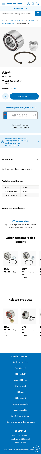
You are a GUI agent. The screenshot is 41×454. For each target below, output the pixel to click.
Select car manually (20, 128)
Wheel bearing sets (8, 23)
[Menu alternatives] (3, 3)
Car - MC (10, 20)
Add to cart (23, 96)
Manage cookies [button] (20, 410)
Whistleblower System (20, 416)
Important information (20, 356)
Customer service (20, 362)
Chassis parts (32, 20)
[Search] (38, 13)
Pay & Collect (20, 368)
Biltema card (20, 398)
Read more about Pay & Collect (19, 228)
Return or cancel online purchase (20, 422)
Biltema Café (20, 374)
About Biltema (20, 380)
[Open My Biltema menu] (28, 3)
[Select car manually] (37, 142)
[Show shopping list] (33, 3)
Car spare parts (20, 20)
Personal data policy (20, 404)
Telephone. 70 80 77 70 (20, 435)
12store (13, 88)
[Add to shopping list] (5, 96)
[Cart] (37, 3)
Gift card (20, 392)
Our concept (20, 386)
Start (4, 20)
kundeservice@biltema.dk (20, 439)
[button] (20, 8)
